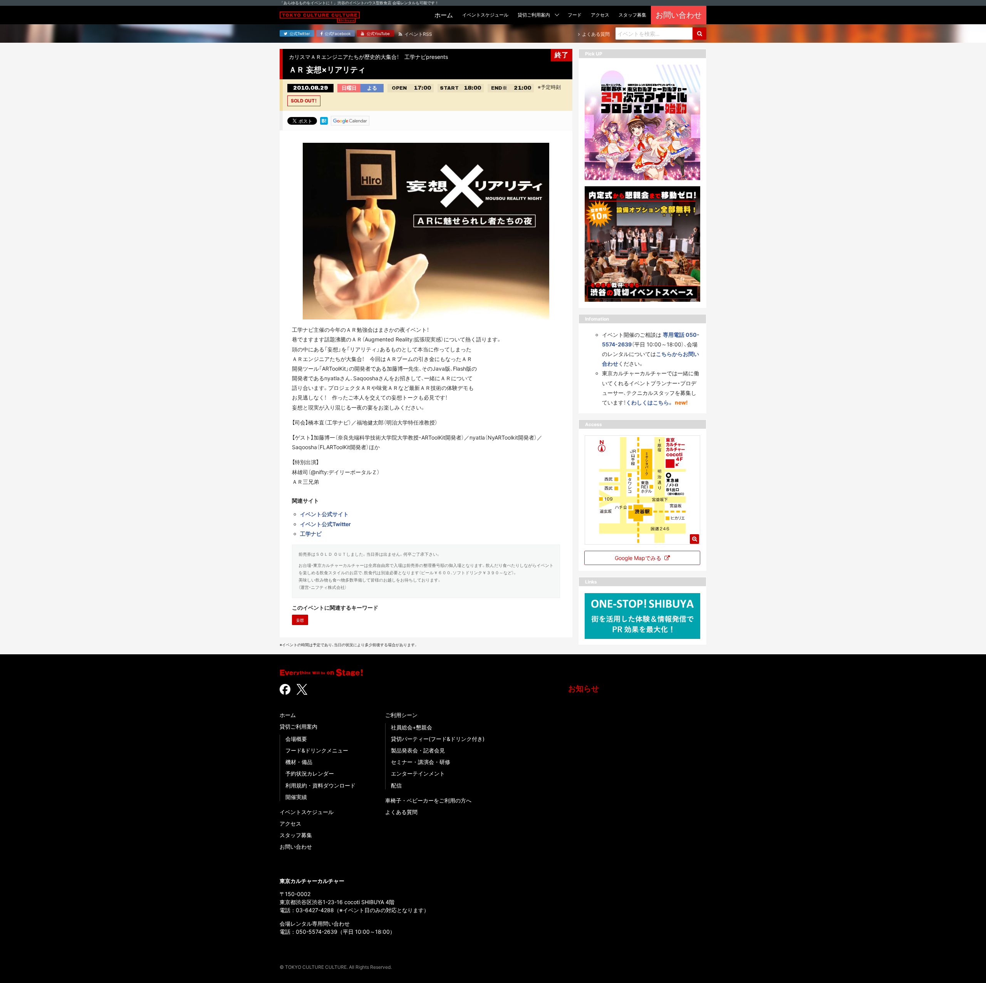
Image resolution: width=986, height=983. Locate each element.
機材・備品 (298, 762)
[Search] (699, 33)
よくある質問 (401, 812)
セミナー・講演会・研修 (420, 762)
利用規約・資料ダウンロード (320, 785)
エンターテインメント (418, 773)
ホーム (288, 715)
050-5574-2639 (316, 931)
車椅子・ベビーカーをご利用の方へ (428, 800)
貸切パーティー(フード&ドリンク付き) (438, 739)
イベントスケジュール (307, 812)
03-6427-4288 (315, 910)
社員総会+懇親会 (411, 727)
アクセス (290, 823)
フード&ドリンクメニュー (316, 750)
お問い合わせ (296, 846)
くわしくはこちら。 (649, 402)
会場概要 (296, 739)
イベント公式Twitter (325, 524)
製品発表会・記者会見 (418, 750)
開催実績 (296, 797)
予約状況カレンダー (309, 773)
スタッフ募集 (296, 835)
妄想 (300, 620)
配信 (396, 785)
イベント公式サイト (324, 514)
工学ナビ (311, 533)
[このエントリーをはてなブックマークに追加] (324, 120)
